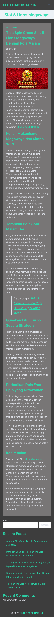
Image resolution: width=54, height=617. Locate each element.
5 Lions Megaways (33, 459)
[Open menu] (48, 5)
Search (6, 520)
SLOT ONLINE (11, 27)
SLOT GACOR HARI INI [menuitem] (28, 127)
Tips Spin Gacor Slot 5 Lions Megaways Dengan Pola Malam (25, 38)
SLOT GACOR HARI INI (31, 613)
